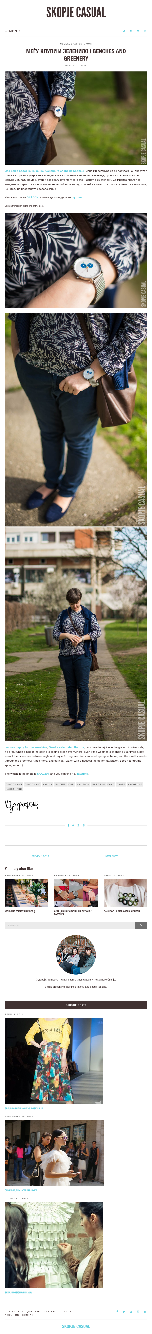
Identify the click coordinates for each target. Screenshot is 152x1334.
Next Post (111, 856)
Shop (68, 1311)
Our (89, 44)
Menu (14, 31)
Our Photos (14, 1311)
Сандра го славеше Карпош (64, 170)
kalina (47, 784)
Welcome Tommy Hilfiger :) (20, 911)
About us (12, 1315)
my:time (77, 197)
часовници (14, 789)
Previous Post (40, 856)
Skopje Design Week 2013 (18, 1292)
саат (110, 784)
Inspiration (52, 1311)
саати (121, 784)
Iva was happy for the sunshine (26, 747)
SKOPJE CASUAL (76, 12)
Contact (28, 1315)
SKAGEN (32, 197)
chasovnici (14, 784)
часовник (135, 784)
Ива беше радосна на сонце (24, 170)
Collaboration (71, 44)
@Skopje (33, 1311)
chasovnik (32, 784)
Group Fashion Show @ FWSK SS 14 (24, 1108)
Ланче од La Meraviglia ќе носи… (123, 911)
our (71, 784)
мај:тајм (98, 784)
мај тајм (83, 784)
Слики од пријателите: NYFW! (21, 1190)
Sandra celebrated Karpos (66, 747)
